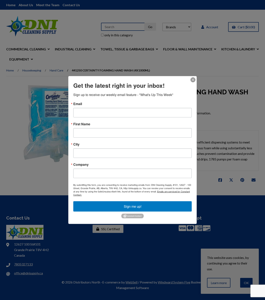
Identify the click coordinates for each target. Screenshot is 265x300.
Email (77, 103)
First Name (81, 124)
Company (81, 164)
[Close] (192, 79)
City (76, 144)
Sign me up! (132, 206)
